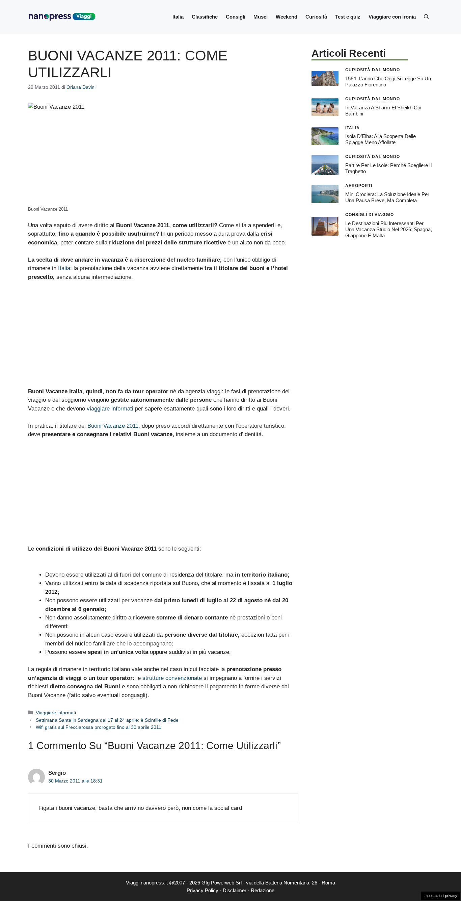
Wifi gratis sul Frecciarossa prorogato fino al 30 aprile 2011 (98, 727)
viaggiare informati (110, 408)
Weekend (286, 17)
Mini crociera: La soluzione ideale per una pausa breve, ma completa (387, 197)
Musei (260, 17)
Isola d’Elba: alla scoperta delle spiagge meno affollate (380, 139)
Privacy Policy (202, 890)
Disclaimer (234, 890)
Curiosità (316, 17)
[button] (426, 17)
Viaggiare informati (56, 712)
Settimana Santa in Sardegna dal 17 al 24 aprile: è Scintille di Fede (107, 720)
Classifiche (205, 17)
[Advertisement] (163, 337)
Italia (178, 17)
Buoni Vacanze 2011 (112, 426)
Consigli (235, 17)
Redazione (262, 890)
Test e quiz (347, 17)
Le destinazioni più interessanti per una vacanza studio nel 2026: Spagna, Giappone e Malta (388, 229)
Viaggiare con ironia (392, 17)
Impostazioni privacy (440, 896)
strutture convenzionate (172, 678)
